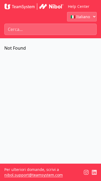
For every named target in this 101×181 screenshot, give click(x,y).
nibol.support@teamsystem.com (33, 174)
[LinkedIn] (94, 172)
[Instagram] (86, 172)
